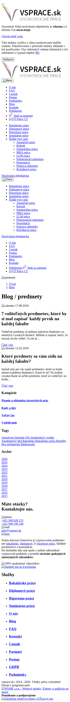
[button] (18, 139)
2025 (4, 462)
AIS (27, 437)
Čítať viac (7, 344)
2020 (4, 479)
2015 (4, 496)
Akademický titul (12, 441)
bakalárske (12, 543)
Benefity (61, 441)
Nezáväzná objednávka (15, 175)
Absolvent (7, 437)
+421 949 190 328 (12, 523)
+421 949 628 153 (12, 520)
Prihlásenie (15, 110)
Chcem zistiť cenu (12, 36)
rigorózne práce (46, 543)
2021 (4, 475)
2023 (4, 469)
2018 (4, 485)
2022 (4, 472)
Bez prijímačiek (11, 444)
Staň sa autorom (23, 115)
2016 (4, 492)
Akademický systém (42, 437)
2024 (4, 465)
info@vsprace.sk (11, 530)
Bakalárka (29, 441)
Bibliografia (28, 444)
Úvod (12, 284)
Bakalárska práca (45, 441)
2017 (4, 489)
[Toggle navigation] (7, 80)
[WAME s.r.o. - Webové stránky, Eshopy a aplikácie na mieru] (35, 692)
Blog (12, 287)
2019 (4, 482)
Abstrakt (19, 437)
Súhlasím (8, 59)
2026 (4, 459)
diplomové (26, 543)
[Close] (2, 4)
